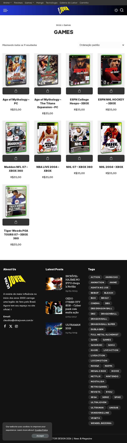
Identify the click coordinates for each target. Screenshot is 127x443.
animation (97, 282)
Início (59, 25)
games (107, 340)
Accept (40, 436)
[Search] (122, 10)
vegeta (95, 418)
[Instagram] (16, 326)
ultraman (97, 407)
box (93, 298)
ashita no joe (99, 287)
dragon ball (99, 319)
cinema (95, 303)
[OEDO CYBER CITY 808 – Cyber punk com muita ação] (54, 308)
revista (95, 392)
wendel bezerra (101, 423)
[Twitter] (10, 326)
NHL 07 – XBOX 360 (79, 167)
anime (113, 282)
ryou (109, 392)
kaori (94, 350)
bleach (108, 293)
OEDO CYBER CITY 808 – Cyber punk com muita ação (73, 305)
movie (115, 371)
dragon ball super (103, 324)
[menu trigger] (6, 10)
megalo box (98, 371)
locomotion (99, 360)
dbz (93, 314)
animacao (112, 277)
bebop (95, 293)
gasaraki (96, 345)
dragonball (109, 314)
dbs (107, 303)
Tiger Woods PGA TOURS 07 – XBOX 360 (16, 234)
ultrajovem (98, 402)
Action (95, 277)
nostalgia (97, 381)
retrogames (99, 387)
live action (111, 350)
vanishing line (100, 413)
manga (95, 366)
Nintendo (112, 376)
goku (111, 345)
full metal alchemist (105, 334)
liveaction (98, 355)
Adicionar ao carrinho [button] (15, 90)
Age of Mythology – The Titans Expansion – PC (47, 103)
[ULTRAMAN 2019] (54, 329)
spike (117, 397)
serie (105, 397)
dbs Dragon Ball (101, 308)
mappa (108, 366)
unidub (113, 407)
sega (94, 397)
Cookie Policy (41, 430)
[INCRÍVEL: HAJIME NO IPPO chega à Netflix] (54, 284)
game (94, 340)
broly (105, 298)
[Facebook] (5, 326)
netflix (95, 376)
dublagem (97, 329)
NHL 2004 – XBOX (111, 167)
